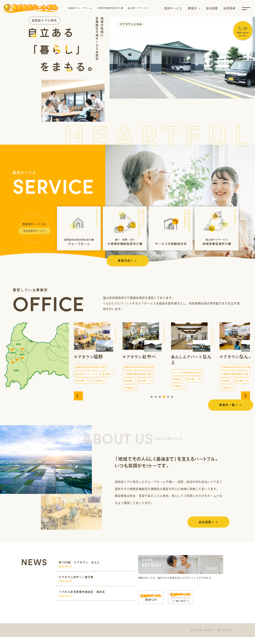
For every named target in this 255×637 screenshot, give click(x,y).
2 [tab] (156, 397)
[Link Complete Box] (95, 564)
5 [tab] (168, 397)
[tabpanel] (95, 356)
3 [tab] (160, 397)
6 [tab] (172, 397)
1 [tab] (151, 397)
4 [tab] (164, 397)
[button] (198, 8)
